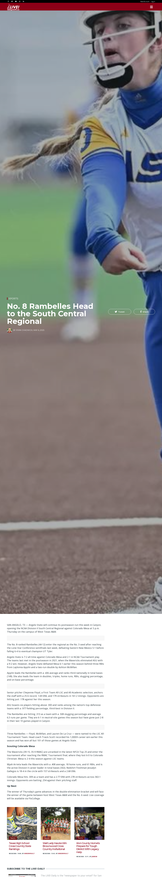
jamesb (94, 856)
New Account (144, 1)
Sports (13, 298)
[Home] (13, 6)
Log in (153, 1)
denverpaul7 (29, 853)
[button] (119, 312)
